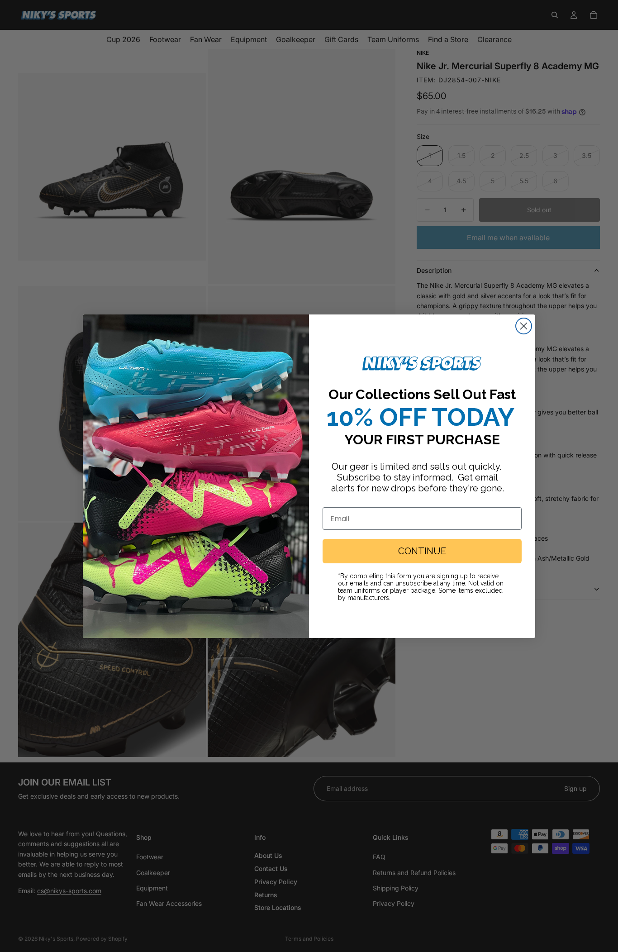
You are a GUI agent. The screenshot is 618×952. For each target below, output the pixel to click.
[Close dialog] (524, 326)
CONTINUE (422, 551)
